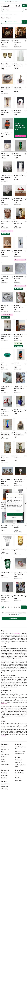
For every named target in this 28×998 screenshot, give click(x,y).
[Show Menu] (26, 10)
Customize (14, 517)
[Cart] (16, 6)
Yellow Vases (4, 789)
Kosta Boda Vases (19, 753)
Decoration (9, 15)
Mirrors (3, 747)
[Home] (7, 6)
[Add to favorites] (12, 41)
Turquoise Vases (5, 784)
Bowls (2, 752)
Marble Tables (18, 780)
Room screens (5, 764)
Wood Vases (4, 775)
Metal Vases (4, 773)
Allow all (14, 514)
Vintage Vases (18, 760)
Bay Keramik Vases (20, 751)
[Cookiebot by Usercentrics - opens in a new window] (18, 494)
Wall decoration (5, 749)
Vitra (16, 775)
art (4, 639)
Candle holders (5, 754)
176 (19, 607)
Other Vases (4, 778)
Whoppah (3, 735)
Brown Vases (4, 786)
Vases (15, 15)
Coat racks (4, 756)
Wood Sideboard (19, 773)
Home (2, 15)
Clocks (3, 759)
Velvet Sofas (18, 778)
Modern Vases (18, 762)
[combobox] (13, 10)
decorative (17, 633)
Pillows (3, 761)
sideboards (4, 703)
